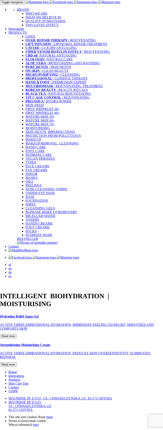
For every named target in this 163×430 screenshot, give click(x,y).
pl (9, 264)
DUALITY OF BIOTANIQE (45, 21)
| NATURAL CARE (49, 59)
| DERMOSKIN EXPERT (55, 82)
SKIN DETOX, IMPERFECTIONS (50, 132)
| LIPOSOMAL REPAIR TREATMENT (66, 44)
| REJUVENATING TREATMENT (64, 86)
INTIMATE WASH (38, 235)
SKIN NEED (34, 105)
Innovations (16, 29)
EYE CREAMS (36, 170)
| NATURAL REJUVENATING (58, 93)
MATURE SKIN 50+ (40, 116)
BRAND (23, 9)
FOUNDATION (36, 200)
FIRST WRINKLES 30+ (42, 109)
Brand (12, 372)
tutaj (36, 424)
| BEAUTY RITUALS (56, 90)
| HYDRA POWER (48, 101)
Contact (13, 246)
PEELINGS (33, 185)
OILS (29, 181)
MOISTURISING (37, 128)
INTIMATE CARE (38, 155)
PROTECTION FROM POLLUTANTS (53, 135)
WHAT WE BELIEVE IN (43, 17)
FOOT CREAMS (37, 227)
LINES (30, 36)
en (10, 268)
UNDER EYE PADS (40, 193)
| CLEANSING (52, 74)
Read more (8, 336)
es (9, 276)
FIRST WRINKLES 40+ (42, 113)
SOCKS (31, 231)
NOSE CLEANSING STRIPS (46, 189)
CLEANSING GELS (40, 208)
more (49, 417)
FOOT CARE (35, 151)
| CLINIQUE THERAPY (56, 78)
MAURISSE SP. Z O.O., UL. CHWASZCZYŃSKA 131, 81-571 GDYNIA (60, 398)
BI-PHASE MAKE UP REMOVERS (51, 212)
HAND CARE (35, 147)
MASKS (31, 177)
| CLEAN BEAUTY (47, 71)
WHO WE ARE (36, 13)
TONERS (32, 219)
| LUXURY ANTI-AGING (51, 48)
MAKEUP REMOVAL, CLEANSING (52, 143)
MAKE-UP (33, 139)
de (10, 272)
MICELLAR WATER (40, 216)
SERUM (31, 174)
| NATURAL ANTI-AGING (51, 55)
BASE (29, 197)
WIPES (30, 204)
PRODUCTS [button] (17, 32)
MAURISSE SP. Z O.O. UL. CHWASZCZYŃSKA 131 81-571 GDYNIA (29, 406)
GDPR (13, 391)
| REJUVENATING (60, 40)
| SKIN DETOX (48, 67)
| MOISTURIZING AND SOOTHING (62, 63)
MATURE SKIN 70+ (40, 124)
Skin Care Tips (18, 383)
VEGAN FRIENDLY (40, 158)
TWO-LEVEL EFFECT (42, 25)
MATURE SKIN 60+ (40, 120)
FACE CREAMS (37, 166)
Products (14, 379)
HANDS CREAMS (39, 223)
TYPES (30, 162)
